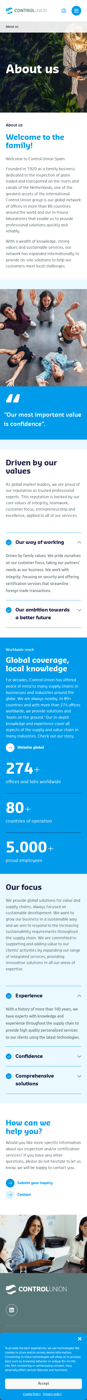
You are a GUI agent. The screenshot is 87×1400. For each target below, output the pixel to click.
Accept (43, 1383)
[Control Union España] (26, 10)
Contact (24, 1194)
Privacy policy (52, 1394)
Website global (30, 747)
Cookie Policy (32, 1394)
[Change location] (64, 10)
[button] (79, 1338)
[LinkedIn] (11, 1310)
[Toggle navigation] (76, 11)
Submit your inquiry (34, 1183)
